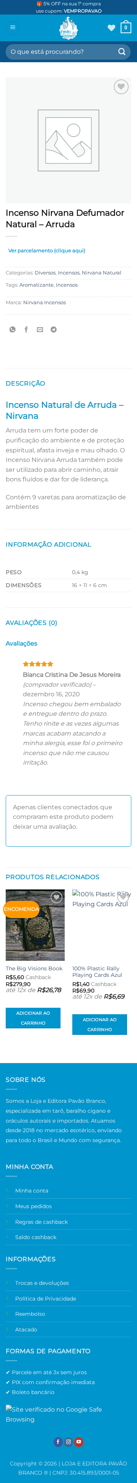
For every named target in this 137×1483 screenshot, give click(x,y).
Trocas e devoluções (42, 1283)
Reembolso (30, 1313)
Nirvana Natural (101, 273)
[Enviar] (122, 51)
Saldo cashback (35, 1237)
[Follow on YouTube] (78, 1442)
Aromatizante (36, 285)
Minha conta (31, 1190)
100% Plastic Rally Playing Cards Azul (97, 971)
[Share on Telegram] (54, 330)
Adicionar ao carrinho (33, 1018)
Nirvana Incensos (44, 302)
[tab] (46, 252)
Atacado (26, 1329)
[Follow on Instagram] (68, 1442)
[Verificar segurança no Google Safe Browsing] (68, 1414)
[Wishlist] (111, 27)
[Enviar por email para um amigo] (40, 330)
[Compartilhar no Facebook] (26, 330)
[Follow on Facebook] (58, 1442)
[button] (12, 28)
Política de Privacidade (45, 1298)
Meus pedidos (33, 1206)
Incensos (69, 273)
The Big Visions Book (34, 968)
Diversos (45, 273)
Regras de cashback (41, 1221)
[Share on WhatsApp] (12, 330)
